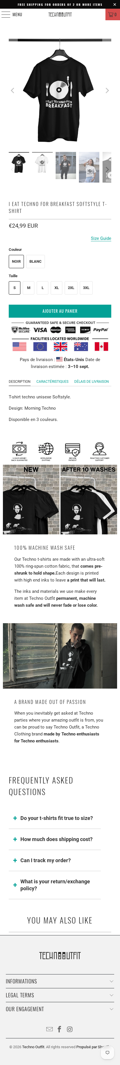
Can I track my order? (45, 860)
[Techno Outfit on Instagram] (70, 1029)
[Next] (107, 90)
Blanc (35, 261)
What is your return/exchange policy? (55, 884)
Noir (16, 261)
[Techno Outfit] (60, 14)
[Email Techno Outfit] (49, 1029)
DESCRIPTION (20, 382)
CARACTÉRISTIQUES (52, 382)
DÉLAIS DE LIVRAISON (91, 382)
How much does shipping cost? (56, 839)
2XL (71, 288)
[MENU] (3, 14)
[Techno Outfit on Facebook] (59, 1029)
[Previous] (13, 90)
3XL (86, 288)
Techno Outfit (33, 1047)
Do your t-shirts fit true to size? (56, 818)
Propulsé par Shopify (93, 1047)
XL (56, 288)
